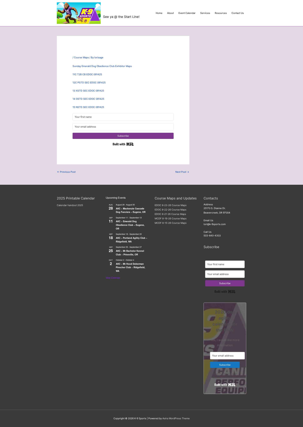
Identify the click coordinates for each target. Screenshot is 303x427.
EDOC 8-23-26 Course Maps (171, 205)
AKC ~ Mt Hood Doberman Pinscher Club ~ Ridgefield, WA (130, 267)
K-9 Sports (118, 10)
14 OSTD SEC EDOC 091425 (88, 98)
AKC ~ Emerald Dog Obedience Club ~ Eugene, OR (130, 225)
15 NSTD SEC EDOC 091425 (88, 107)
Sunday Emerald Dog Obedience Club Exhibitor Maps (102, 66)
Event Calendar (187, 13)
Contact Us (238, 13)
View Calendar (113, 277)
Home (159, 13)
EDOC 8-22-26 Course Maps (170, 209)
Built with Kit (123, 144)
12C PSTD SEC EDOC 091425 (89, 82)
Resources (221, 13)
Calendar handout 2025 (70, 205)
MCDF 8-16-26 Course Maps (171, 218)
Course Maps (81, 57)
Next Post (182, 171)
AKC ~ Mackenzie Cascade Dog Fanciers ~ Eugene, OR (131, 210)
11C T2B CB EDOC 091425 (87, 74)
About (170, 13)
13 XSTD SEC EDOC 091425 (88, 90)
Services (205, 13)
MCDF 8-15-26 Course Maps (171, 222)
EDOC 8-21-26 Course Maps (170, 214)
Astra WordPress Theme (176, 418)
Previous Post (66, 171)
